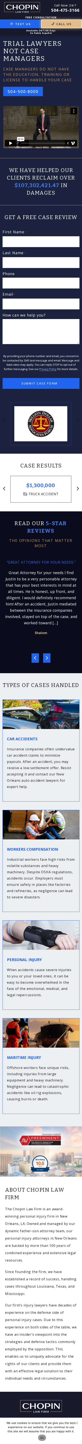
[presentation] (4, 420)
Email (9, 294)
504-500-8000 (23, 91)
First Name (15, 232)
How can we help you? (24, 315)
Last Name (14, 252)
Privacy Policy (48, 369)
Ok (42, 1437)
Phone (9, 273)
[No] (77, 1423)
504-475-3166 (65, 10)
